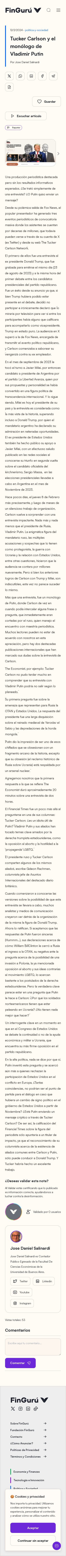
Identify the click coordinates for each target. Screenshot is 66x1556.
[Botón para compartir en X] (9, 76)
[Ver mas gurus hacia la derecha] (58, 153)
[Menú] (58, 10)
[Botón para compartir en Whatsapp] (20, 76)
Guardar (50, 101)
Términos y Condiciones (25, 1456)
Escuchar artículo (29, 116)
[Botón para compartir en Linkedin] (31, 76)
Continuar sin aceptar (33, 1540)
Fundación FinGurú (22, 1430)
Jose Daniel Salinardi (27, 62)
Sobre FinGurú (19, 1423)
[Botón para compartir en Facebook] (42, 76)
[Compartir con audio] (9, 87)
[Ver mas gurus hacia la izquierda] (7, 153)
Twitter (24, 1281)
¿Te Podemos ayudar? (56, 1546)
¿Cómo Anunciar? (21, 1443)
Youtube (24, 1292)
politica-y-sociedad (36, 30)
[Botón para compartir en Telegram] (53, 76)
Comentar (17, 1363)
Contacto (16, 1436)
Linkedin (47, 1281)
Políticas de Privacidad (24, 1450)
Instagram (25, 1303)
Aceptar (33, 1528)
